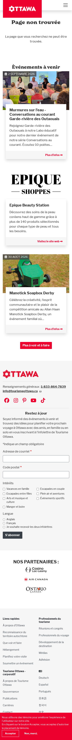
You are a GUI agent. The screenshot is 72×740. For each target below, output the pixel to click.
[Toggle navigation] (65, 5)
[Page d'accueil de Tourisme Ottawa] (22, 9)
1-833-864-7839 (53, 386)
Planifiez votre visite (15, 656)
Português (45, 691)
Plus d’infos (52, 154)
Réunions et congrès (51, 628)
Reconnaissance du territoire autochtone (15, 634)
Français (11, 523)
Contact (7, 712)
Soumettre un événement (18, 663)
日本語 (43, 698)
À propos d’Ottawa (14, 625)
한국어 (43, 705)
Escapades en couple (52, 488)
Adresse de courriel (16, 451)
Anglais (10, 519)
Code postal (11, 467)
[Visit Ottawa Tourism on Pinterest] (24, 400)
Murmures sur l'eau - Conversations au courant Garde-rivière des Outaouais (34, 114)
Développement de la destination (51, 644)
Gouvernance (11, 691)
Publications (10, 698)
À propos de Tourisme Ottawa (15, 682)
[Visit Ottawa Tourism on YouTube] (33, 400)
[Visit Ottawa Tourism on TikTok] (43, 400)
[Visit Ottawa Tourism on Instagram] (16, 400)
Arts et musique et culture (17, 500)
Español (43, 684)
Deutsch (44, 677)
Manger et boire (15, 506)
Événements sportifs (52, 498)
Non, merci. (30, 733)
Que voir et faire (12, 642)
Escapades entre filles (19, 493)
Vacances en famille (17, 488)
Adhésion (44, 659)
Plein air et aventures (52, 493)
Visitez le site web (48, 241)
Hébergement (11, 649)
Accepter (10, 733)
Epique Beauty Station (29, 205)
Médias (43, 652)
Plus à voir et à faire (36, 345)
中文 (41, 711)
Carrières (8, 705)
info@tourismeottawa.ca (20, 391)
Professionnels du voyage (54, 635)
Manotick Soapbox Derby (31, 293)
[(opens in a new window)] (36, 186)
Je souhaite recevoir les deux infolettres (29, 526)
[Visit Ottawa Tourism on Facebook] (7, 400)
